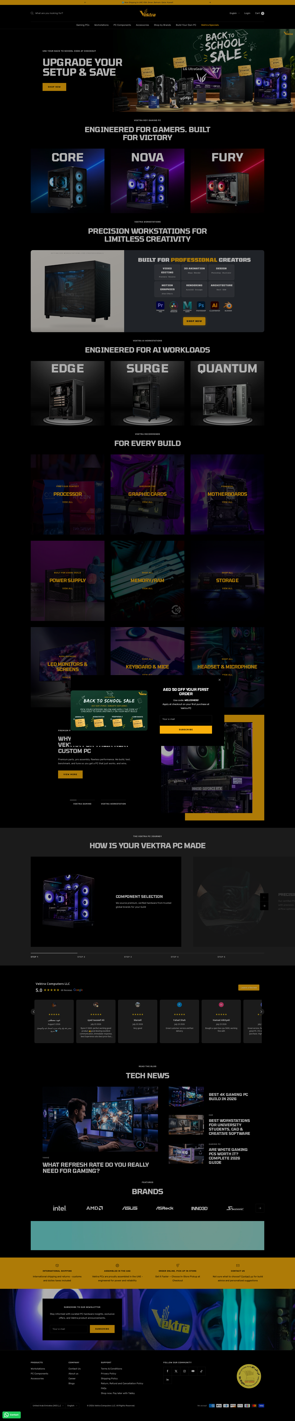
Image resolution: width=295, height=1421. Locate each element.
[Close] (219, 680)
